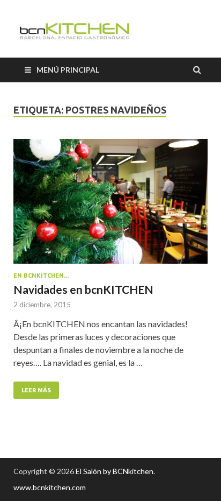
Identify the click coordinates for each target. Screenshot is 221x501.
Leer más (36, 390)
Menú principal (67, 69)
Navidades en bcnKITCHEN (83, 289)
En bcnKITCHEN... (41, 275)
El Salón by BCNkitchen (114, 471)
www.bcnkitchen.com (49, 487)
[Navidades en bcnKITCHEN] (110, 205)
